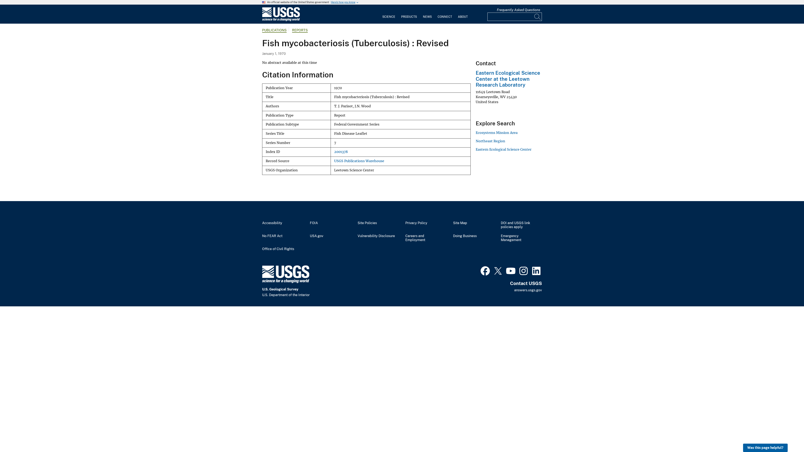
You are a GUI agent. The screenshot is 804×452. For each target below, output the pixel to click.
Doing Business (465, 236)
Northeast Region (490, 141)
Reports (300, 30)
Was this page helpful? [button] (765, 448)
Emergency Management (511, 238)
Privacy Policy (416, 223)
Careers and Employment (415, 238)
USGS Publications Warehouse (359, 161)
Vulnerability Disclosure (376, 236)
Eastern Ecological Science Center (503, 149)
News (427, 16)
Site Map (460, 223)
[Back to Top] (789, 437)
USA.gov (316, 236)
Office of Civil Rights (278, 249)
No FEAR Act (272, 236)
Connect (445, 16)
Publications (274, 30)
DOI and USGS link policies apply (515, 225)
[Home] (281, 20)
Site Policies (367, 223)
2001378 (341, 152)
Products (409, 16)
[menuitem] (388, 14)
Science (388, 16)
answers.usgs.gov (528, 290)
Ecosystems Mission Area (497, 133)
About (463, 16)
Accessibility (272, 223)
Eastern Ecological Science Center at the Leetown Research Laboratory (508, 79)
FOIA (314, 223)
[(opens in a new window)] (485, 270)
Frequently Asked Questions (518, 10)
